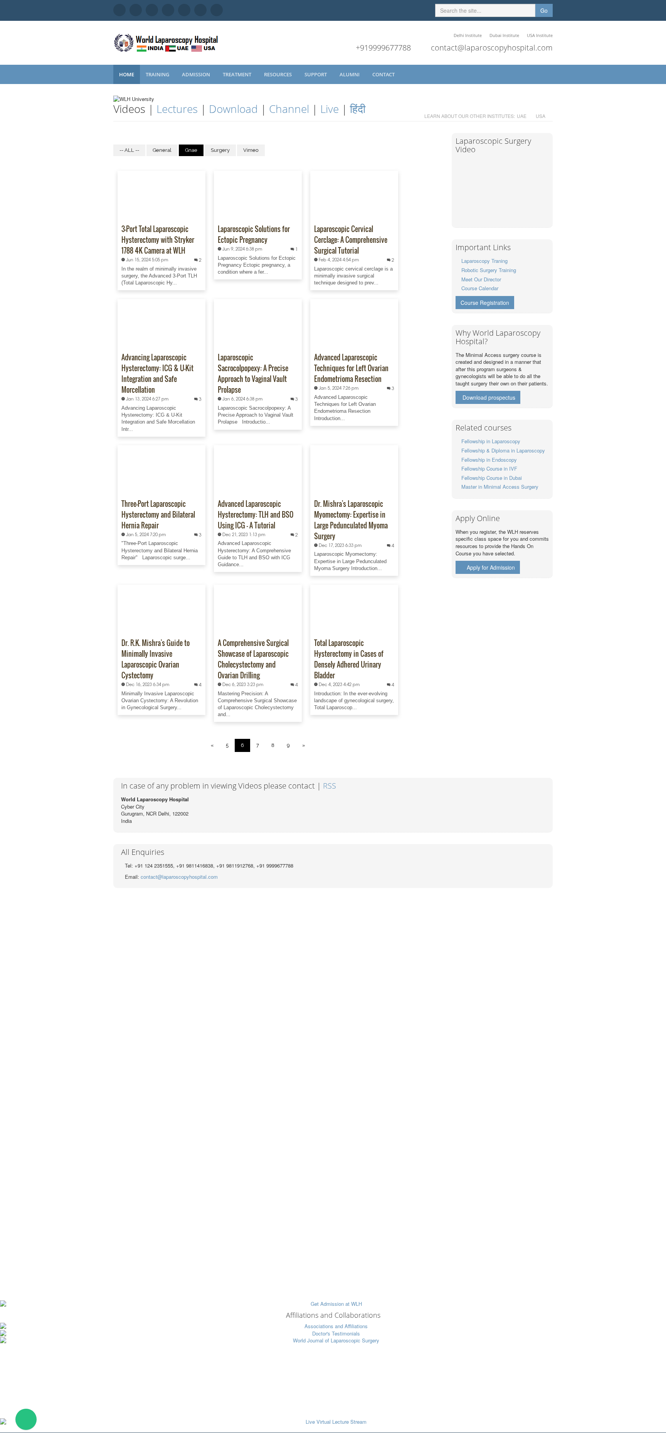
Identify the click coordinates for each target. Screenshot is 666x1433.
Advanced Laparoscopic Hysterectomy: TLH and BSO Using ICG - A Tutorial (255, 514)
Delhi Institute (468, 35)
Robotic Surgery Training (488, 270)
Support (316, 74)
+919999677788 (383, 47)
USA (540, 116)
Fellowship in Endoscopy (489, 459)
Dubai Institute (504, 35)
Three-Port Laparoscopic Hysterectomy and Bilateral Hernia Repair (158, 514)
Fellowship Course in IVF (489, 468)
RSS (329, 785)
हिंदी (357, 108)
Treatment (237, 74)
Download (233, 108)
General (162, 150)
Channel (289, 108)
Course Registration (485, 302)
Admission (196, 74)
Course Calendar (479, 288)
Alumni (350, 74)
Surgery (220, 150)
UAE (521, 116)
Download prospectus (488, 397)
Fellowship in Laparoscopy (490, 441)
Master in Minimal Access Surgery (499, 486)
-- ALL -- (129, 150)
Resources (278, 74)
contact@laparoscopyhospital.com (492, 47)
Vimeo (251, 150)
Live (329, 108)
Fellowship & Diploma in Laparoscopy (503, 450)
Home (126, 74)
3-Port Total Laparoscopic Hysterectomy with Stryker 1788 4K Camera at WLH (157, 240)
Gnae (191, 150)
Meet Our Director (481, 279)
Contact (384, 74)
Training (158, 74)
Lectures (177, 108)
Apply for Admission (491, 567)
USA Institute (540, 35)
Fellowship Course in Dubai (491, 477)
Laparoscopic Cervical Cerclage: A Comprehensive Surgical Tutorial (350, 240)
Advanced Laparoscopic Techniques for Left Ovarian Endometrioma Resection (351, 368)
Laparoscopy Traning (484, 260)
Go (544, 10)
